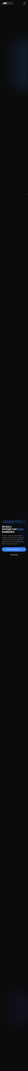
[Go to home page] (8, 3)
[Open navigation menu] (24, 3)
